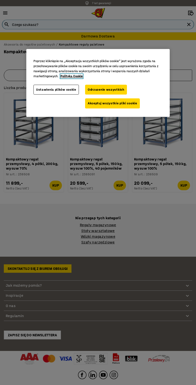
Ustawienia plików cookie (56, 90)
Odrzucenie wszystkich (106, 90)
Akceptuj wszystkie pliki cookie (112, 103)
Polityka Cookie (71, 76)
